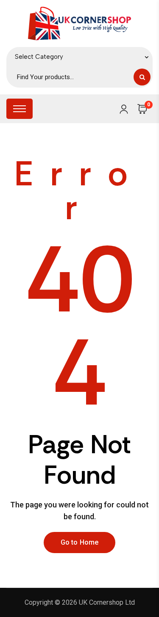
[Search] (142, 77)
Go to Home (80, 542)
